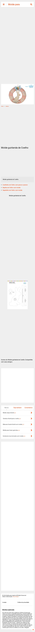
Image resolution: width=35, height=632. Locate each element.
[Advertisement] (17, 27)
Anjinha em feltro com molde (11, 187)
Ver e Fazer (16, 596)
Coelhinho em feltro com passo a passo (15, 185)
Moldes (7, 106)
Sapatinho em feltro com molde (12, 190)
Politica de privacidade (23, 602)
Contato (4, 602)
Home (2, 106)
